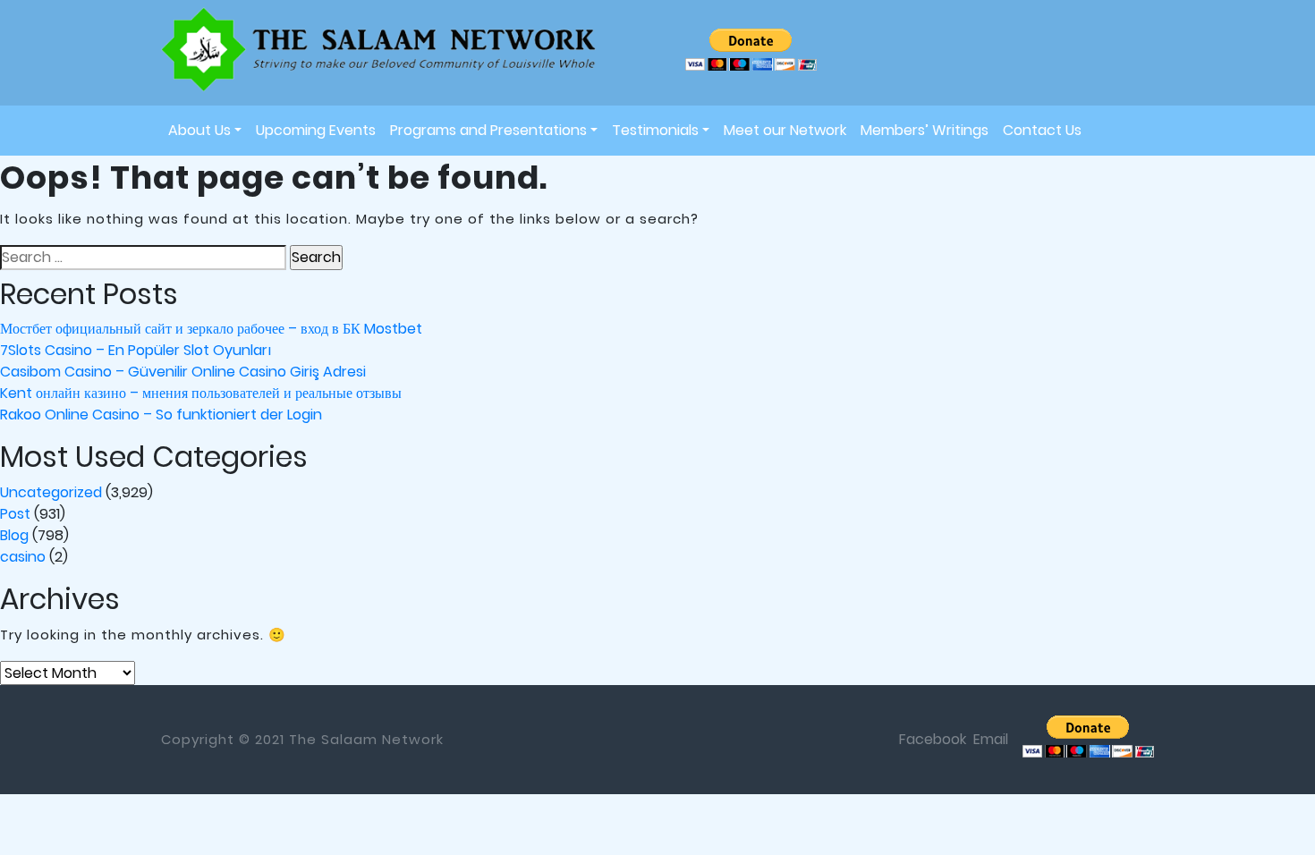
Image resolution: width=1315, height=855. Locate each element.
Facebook (932, 739)
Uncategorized (51, 492)
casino (23, 556)
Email (990, 739)
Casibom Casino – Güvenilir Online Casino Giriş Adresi (183, 371)
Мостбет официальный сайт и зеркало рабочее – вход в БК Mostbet (211, 328)
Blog (14, 535)
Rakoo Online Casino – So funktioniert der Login (161, 414)
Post (15, 514)
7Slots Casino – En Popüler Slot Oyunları (135, 350)
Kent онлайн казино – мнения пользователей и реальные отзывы (201, 393)
